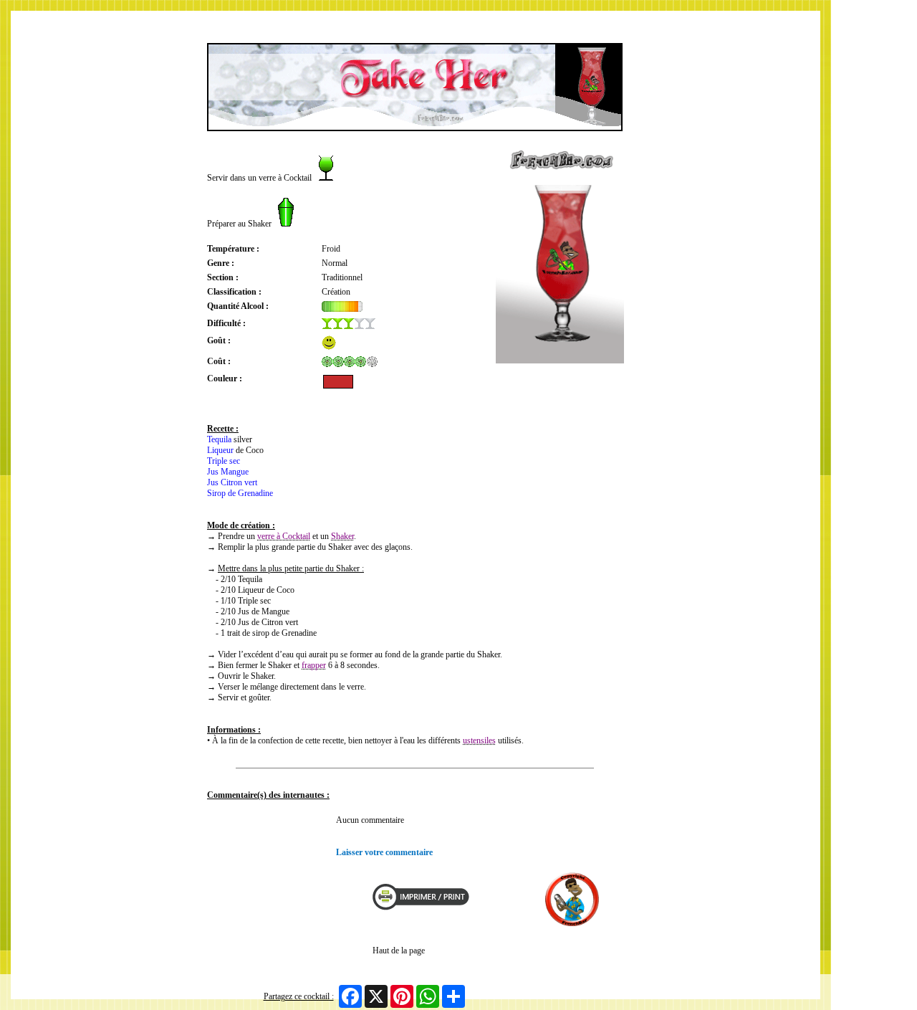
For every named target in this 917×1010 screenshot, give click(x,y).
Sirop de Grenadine (240, 493)
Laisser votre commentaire (384, 852)
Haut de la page (399, 950)
